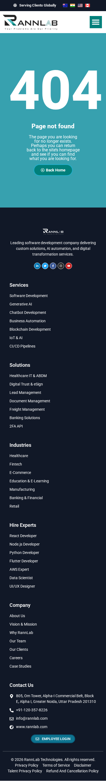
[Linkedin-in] (37, 266)
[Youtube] (69, 266)
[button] (96, 22)
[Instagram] (61, 266)
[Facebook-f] (53, 266)
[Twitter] (45, 266)
